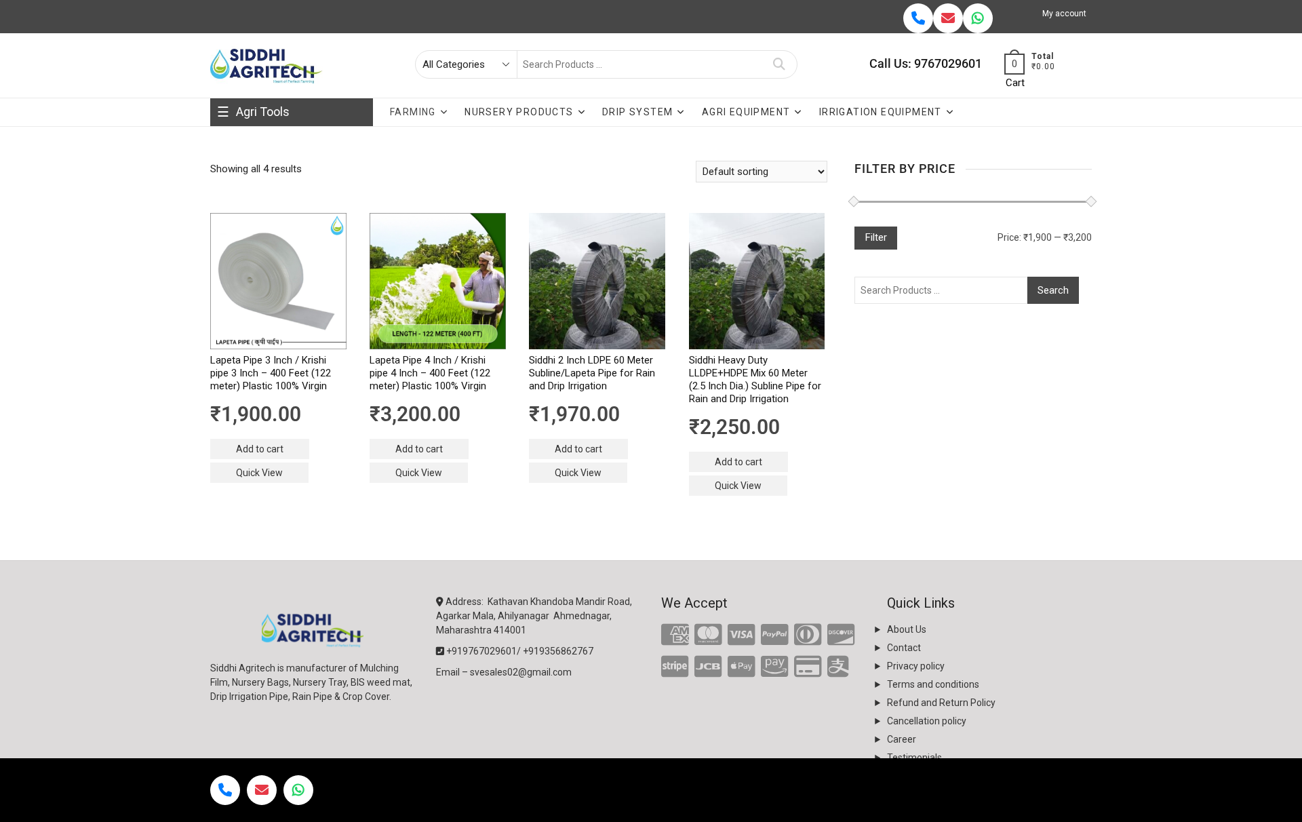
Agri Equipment (746, 111)
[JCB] (708, 667)
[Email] (948, 18)
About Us (906, 629)
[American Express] (675, 635)
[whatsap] (978, 18)
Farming (413, 111)
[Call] (918, 18)
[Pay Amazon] (775, 667)
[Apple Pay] (741, 667)
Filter (876, 237)
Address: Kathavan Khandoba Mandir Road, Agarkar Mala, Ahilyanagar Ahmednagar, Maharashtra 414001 (534, 615)
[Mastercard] (708, 635)
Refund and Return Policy (941, 702)
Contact (904, 647)
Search (779, 64)
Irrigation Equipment (880, 111)
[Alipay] (838, 667)
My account (1064, 13)
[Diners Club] (808, 635)
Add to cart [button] (259, 449)
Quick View (259, 472)
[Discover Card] (841, 635)
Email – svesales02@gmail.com (504, 672)
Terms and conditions (933, 684)
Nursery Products (519, 111)
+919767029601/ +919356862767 (518, 651)
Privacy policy (916, 666)
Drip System (637, 111)
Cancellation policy (926, 721)
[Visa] (741, 635)
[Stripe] (675, 667)
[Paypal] (775, 635)
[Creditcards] (808, 667)
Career (901, 739)
